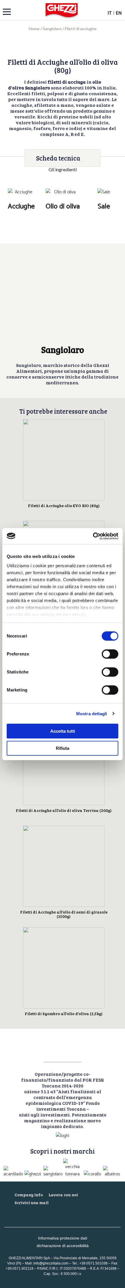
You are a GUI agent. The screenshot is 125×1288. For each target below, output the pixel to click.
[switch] (110, 654)
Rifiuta (62, 748)
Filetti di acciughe (81, 28)
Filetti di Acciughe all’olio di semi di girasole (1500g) (64, 914)
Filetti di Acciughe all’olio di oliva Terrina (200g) (64, 810)
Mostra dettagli (91, 713)
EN (119, 13)
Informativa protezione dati (62, 1238)
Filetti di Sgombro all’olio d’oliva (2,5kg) (64, 1013)
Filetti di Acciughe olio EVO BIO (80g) (64, 505)
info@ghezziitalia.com (50, 1263)
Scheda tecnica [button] (58, 158)
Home (34, 28)
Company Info (29, 1194)
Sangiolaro (52, 28)
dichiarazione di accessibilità (63, 1245)
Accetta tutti (62, 731)
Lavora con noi (63, 1194)
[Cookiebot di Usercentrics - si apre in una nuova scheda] (92, 536)
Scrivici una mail (32, 1202)
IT (110, 13)
